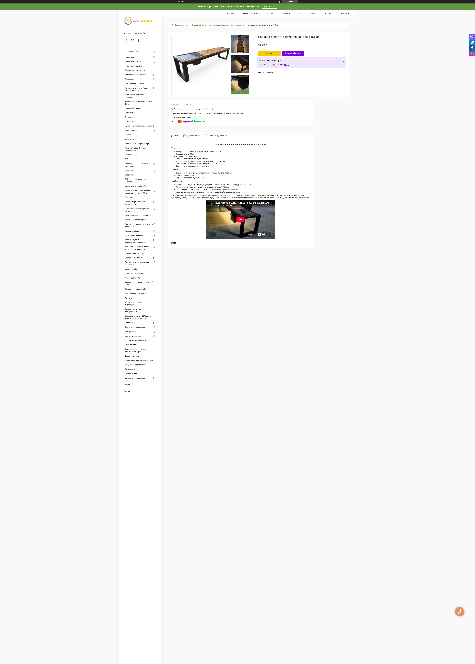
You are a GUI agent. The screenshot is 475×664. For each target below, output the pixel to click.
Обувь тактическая (132, 345)
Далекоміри (130, 122)
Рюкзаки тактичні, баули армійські (139, 360)
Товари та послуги (131, 52)
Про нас (127, 391)
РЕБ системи (130, 79)
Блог (300, 13)
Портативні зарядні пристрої (136, 293)
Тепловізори (130, 57)
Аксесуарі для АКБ (132, 278)
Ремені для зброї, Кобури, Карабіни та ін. (135, 149)
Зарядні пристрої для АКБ (135, 289)
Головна (230, 13)
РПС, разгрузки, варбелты (135, 340)
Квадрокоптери (131, 130)
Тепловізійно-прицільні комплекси (134, 96)
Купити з (288, 53)
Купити (269, 53)
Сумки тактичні (131, 374)
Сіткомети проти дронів (134, 83)
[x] (175, 244)
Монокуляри (130, 139)
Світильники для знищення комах (138, 215)
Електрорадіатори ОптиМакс (136, 186)
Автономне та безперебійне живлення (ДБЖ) (136, 89)
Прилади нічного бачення (135, 75)
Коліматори (129, 113)
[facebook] (172, 244)
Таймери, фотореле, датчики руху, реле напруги (139, 225)
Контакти (286, 13)
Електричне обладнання (135, 378)
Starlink (128, 135)
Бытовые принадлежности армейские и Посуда (136, 350)
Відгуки (127, 385)
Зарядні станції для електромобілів (133, 310)
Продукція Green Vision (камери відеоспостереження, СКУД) (137, 191)
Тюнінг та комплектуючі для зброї (138, 126)
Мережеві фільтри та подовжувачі (133, 303)
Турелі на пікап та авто (134, 253)
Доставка (328, 13)
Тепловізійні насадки (133, 66)
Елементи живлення (133, 336)
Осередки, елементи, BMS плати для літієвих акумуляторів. (138, 317)
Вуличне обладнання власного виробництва (137, 165)
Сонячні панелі (131, 155)
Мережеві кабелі (131, 269)
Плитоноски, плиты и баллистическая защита (135, 241)
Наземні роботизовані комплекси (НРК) (138, 103)
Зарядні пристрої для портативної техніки (139, 283)
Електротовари (131, 332)
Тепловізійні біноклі (133, 108)
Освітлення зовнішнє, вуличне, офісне (137, 210)
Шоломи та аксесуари (133, 356)
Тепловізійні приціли (133, 61)
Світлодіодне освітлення (135, 327)
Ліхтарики (129, 197)
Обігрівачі (129, 175)
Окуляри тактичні (132, 369)
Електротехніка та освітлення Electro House (137, 263)
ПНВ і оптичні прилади (134, 235)
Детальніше (269, 6)
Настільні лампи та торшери (136, 220)
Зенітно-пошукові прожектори (137, 144)
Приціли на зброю (132, 231)
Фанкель (128, 298)
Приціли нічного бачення (135, 70)
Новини (313, 13)
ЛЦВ (126, 159)
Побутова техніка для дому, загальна (136, 180)
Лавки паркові (236, 25)
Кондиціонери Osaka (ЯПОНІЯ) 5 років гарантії (137, 203)
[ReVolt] (140, 20)
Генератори (129, 170)
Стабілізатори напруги (134, 273)
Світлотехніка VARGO (133, 258)
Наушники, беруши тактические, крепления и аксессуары (138, 248)
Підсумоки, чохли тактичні (135, 365)
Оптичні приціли (131, 117)
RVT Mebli (345, 13)
